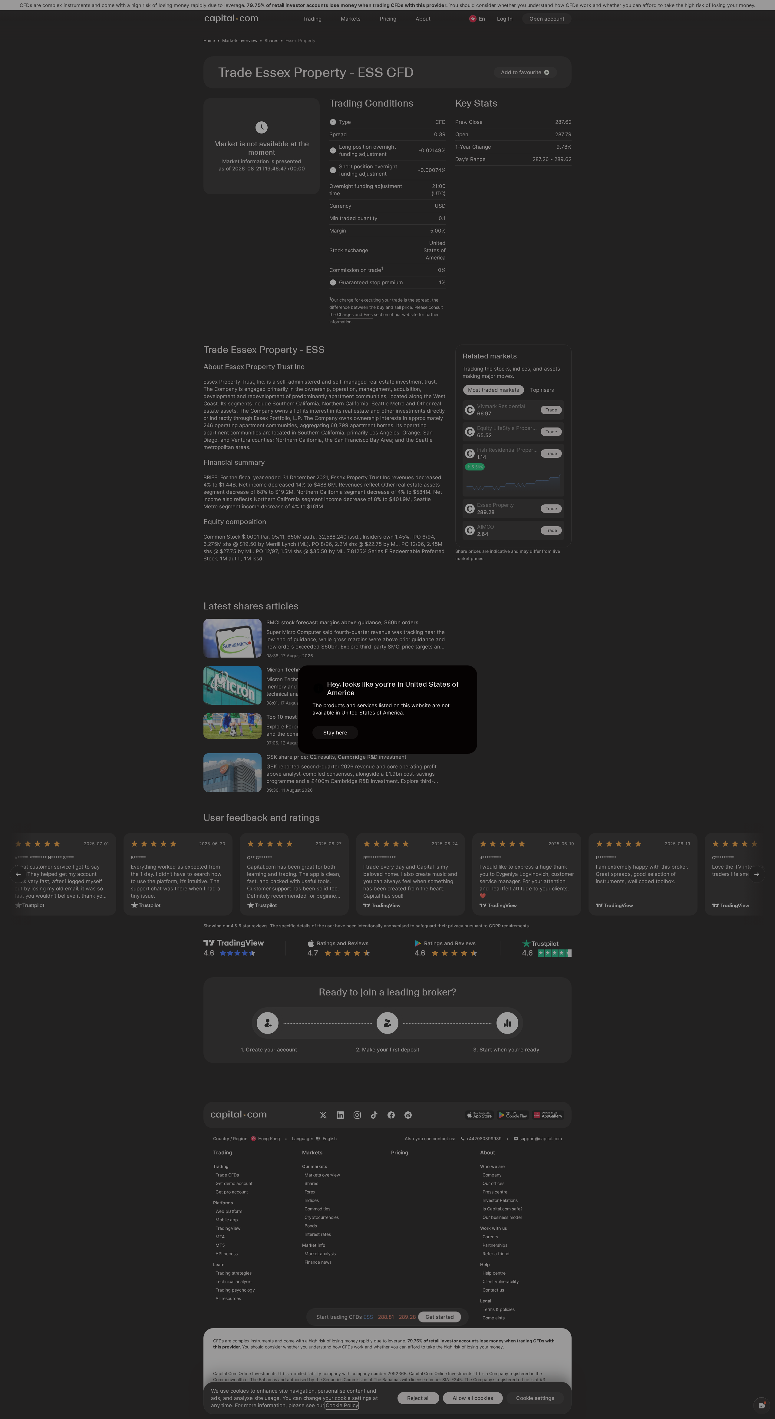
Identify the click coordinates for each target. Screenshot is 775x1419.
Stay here (335, 733)
